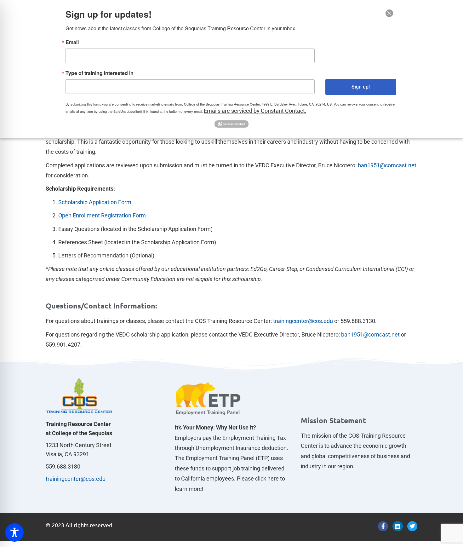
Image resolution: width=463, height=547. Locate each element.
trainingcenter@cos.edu (302, 321)
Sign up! (361, 87)
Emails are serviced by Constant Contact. (255, 110)
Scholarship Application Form (94, 202)
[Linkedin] (397, 526)
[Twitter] (412, 526)
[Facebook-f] (383, 526)
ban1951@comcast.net (387, 165)
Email (72, 42)
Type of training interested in (100, 73)
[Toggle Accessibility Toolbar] (14, 532)
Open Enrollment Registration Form (102, 215)
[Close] (389, 13)
